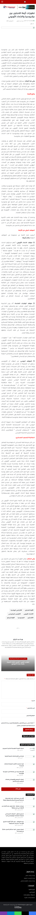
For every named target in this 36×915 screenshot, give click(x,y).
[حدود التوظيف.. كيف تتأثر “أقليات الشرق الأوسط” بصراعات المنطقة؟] (30, 824)
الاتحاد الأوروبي (28, 614)
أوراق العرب (32, 892)
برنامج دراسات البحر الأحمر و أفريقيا (18, 658)
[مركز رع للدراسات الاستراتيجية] (18, 2)
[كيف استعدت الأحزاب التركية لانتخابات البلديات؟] (30, 766)
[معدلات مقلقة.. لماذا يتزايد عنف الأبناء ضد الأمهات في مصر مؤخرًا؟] (30, 808)
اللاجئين (30, 618)
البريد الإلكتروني (31, 708)
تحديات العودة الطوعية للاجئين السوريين (13, 748)
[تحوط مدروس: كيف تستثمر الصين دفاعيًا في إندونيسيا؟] (30, 832)
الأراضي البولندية (16, 610)
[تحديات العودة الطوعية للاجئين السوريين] (30, 751)
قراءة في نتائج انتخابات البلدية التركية (14, 756)
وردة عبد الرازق (20, 21)
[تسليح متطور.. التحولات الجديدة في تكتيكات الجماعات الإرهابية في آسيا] (30, 816)
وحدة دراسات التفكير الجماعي (28, 881)
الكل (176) (18, 789)
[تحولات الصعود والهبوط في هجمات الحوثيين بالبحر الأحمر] (30, 782)
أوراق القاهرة (32, 889)
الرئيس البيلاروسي (14, 614)
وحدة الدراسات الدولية (29, 878)
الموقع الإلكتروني (30, 715)
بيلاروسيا (21, 618)
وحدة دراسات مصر (30, 875)
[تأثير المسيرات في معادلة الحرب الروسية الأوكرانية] (30, 774)
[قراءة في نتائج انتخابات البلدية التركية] (30, 758)
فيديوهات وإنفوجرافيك (29, 895)
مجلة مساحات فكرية (30, 897)
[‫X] (19, 867)
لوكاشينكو (10, 618)
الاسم (33, 700)
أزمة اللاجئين (29, 610)
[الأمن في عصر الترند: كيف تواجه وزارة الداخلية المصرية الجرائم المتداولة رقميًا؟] (30, 801)
